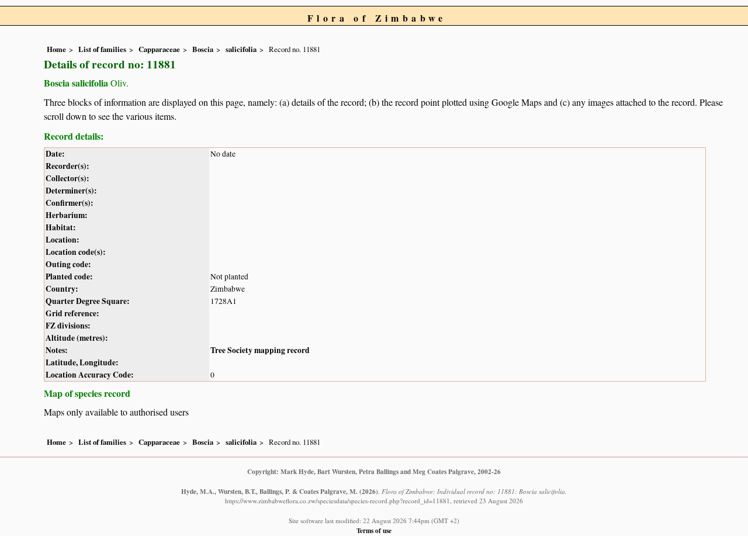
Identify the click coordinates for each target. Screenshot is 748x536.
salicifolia (241, 49)
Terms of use (374, 530)
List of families (102, 49)
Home (56, 49)
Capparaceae (159, 49)
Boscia (202, 49)
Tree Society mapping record (260, 350)
